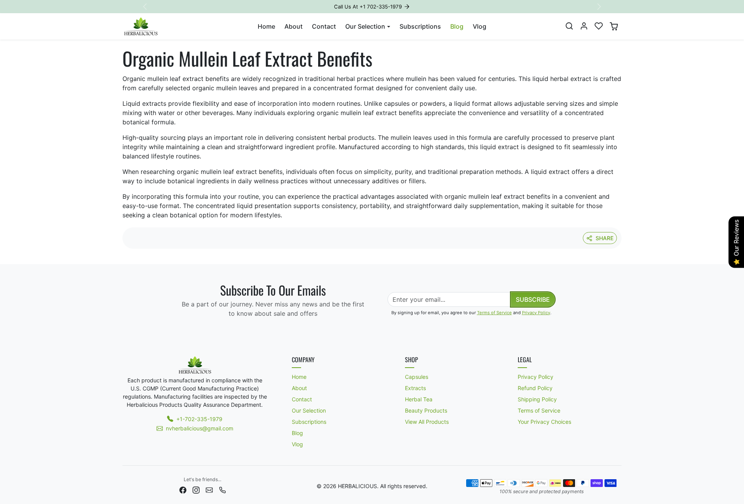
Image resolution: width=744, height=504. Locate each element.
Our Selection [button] (365, 26)
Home (266, 26)
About (293, 26)
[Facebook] (182, 489)
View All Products (427, 421)
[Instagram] (196, 489)
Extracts (415, 388)
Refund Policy (535, 388)
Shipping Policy (537, 399)
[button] (569, 26)
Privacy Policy (536, 312)
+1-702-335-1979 (199, 419)
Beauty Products (426, 410)
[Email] (209, 489)
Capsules (416, 376)
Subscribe (533, 299)
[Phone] (222, 489)
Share (604, 238)
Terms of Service (494, 312)
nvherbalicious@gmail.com (199, 428)
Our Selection (309, 410)
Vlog (479, 26)
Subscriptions (420, 26)
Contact (324, 26)
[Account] (584, 26)
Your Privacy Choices (544, 421)
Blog (456, 26)
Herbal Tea (418, 399)
